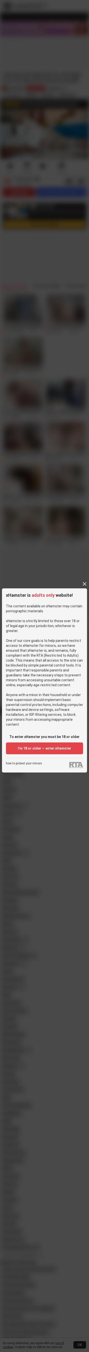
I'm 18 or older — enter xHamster (44, 748)
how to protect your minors (24, 763)
